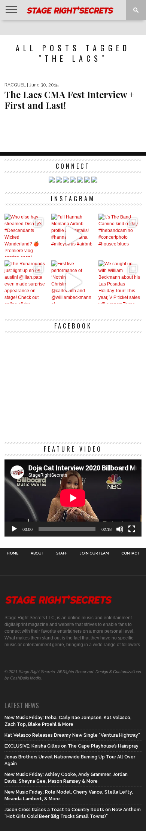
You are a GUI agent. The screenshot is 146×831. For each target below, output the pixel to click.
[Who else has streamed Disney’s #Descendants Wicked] (26, 235)
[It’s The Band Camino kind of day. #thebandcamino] (120, 235)
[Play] (14, 529)
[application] (73, 498)
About (37, 553)
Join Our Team (94, 553)
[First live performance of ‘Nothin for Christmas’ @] (72, 281)
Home (12, 553)
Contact (130, 553)
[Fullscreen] (132, 529)
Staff (61, 553)
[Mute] (120, 529)
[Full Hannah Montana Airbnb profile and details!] (72, 235)
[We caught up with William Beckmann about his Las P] (120, 281)
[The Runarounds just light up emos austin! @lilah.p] (26, 281)
